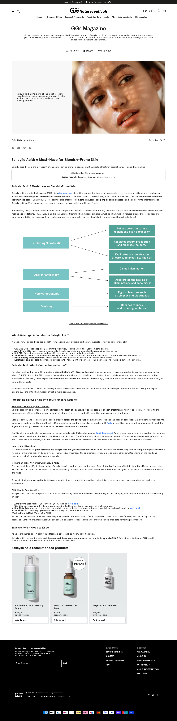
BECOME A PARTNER (114, 652)
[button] (13, 9)
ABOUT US (141, 656)
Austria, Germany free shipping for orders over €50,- (88, 2)
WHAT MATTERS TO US (146, 661)
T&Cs (108, 665)
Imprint (61, 696)
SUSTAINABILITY (143, 665)
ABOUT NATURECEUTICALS (148, 669)
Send (65, 663)
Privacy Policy (31, 696)
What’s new (104, 50)
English (147, 11)
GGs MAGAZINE (143, 652)
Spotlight (88, 50)
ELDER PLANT (142, 674)
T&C (69, 696)
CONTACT (110, 656)
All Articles (72, 50)
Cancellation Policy (47, 696)
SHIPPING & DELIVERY (115, 661)
